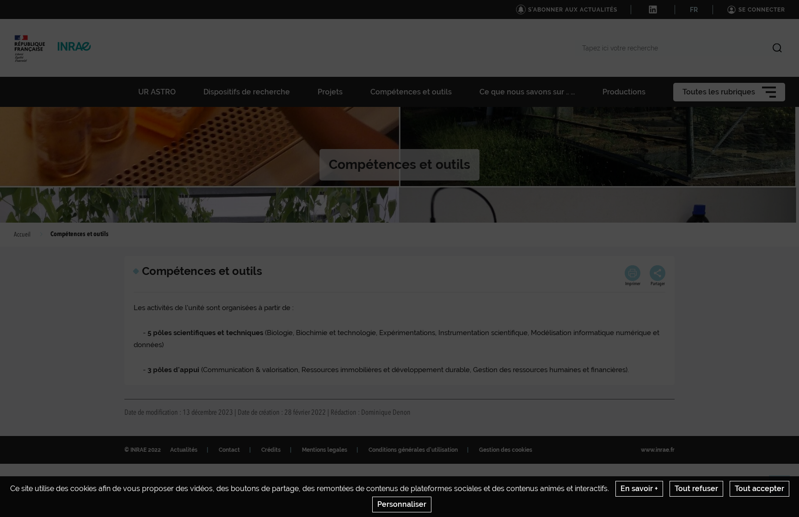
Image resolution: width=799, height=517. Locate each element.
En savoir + (639, 488)
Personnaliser (401, 504)
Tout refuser (696, 488)
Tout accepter (759, 488)
